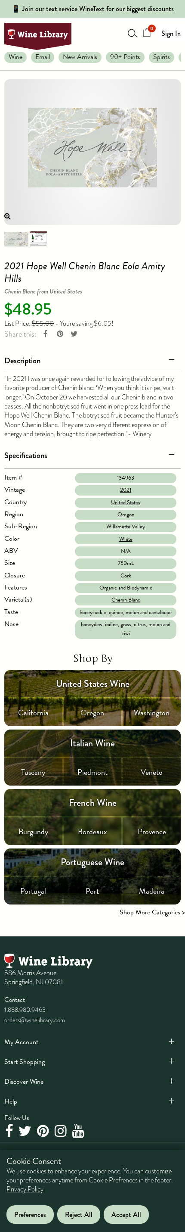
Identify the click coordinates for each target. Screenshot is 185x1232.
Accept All (126, 1215)
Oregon (125, 514)
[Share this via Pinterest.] (60, 334)
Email (42, 57)
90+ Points (125, 57)
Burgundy (33, 831)
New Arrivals (80, 57)
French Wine (93, 802)
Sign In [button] (171, 33)
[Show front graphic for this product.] (16, 238)
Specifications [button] (25, 455)
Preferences (30, 1215)
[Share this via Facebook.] (45, 334)
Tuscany (33, 772)
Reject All (78, 1215)
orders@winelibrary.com (34, 1020)
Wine (15, 57)
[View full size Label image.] (92, 152)
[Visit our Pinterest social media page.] (44, 1131)
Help (10, 1101)
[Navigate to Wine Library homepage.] (37, 36)
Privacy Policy (24, 1189)
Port (92, 891)
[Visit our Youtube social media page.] (79, 1131)
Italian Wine (92, 743)
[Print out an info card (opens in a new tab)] (38, 238)
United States (125, 502)
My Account (21, 1042)
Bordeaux (92, 831)
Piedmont (92, 772)
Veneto (152, 772)
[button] (92, 359)
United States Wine (93, 684)
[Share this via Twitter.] (74, 334)
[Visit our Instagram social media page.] (62, 1131)
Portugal (33, 891)
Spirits (161, 57)
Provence (152, 831)
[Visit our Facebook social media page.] (10, 1131)
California (33, 712)
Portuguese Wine (92, 862)
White (126, 539)
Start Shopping (24, 1061)
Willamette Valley (125, 526)
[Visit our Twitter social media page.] (26, 1131)
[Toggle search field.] (132, 32)
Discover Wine (23, 1081)
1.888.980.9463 (25, 1009)
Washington (152, 712)
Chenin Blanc (125, 600)
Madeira (151, 891)
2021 (125, 490)
